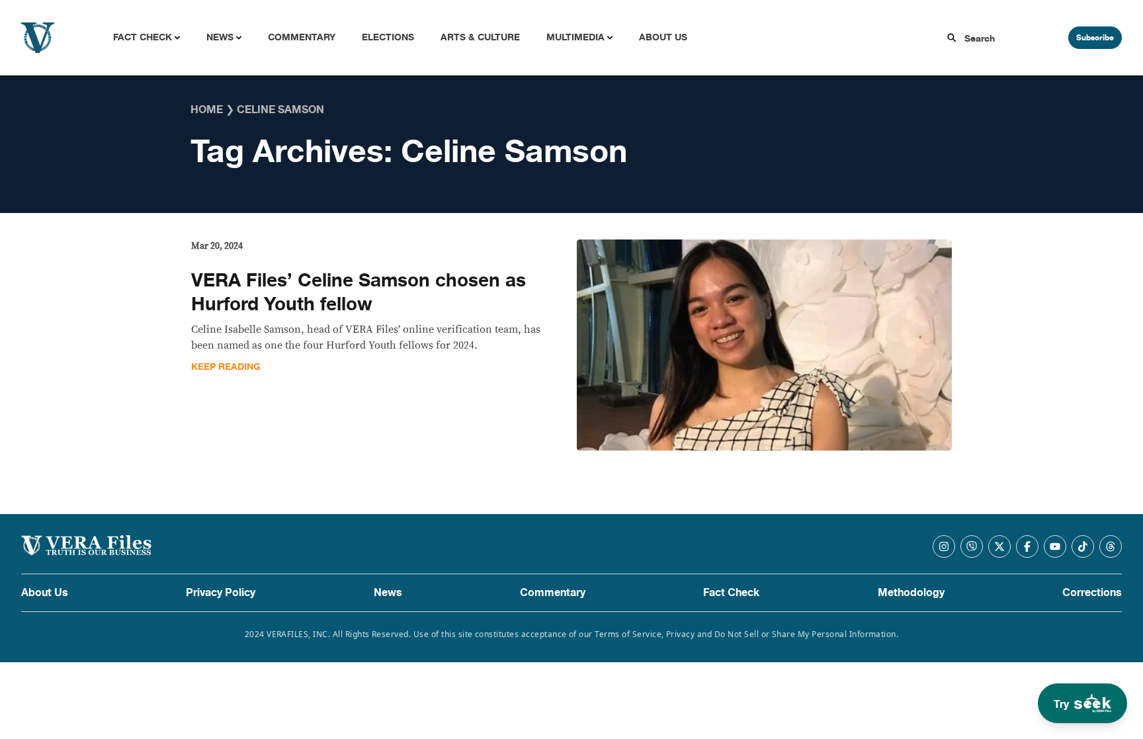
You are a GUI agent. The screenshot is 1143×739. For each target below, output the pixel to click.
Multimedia (575, 37)
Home (206, 109)
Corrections (1092, 592)
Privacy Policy (220, 592)
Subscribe (1095, 37)
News (219, 37)
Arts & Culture (480, 37)
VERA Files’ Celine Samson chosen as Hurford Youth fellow (358, 292)
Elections (388, 37)
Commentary (301, 37)
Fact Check (142, 37)
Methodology (911, 592)
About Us (663, 37)
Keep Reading (226, 366)
